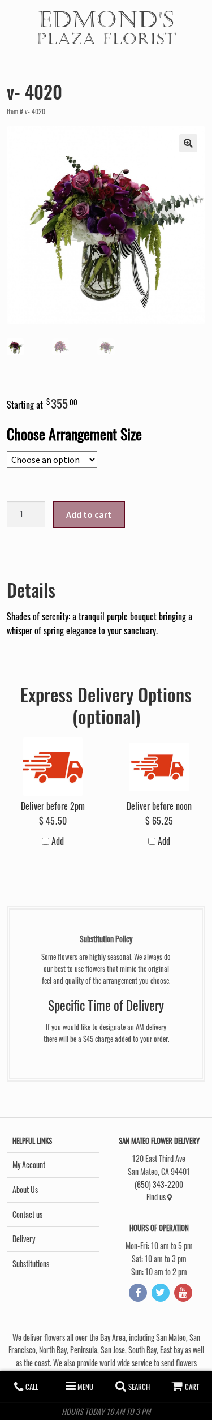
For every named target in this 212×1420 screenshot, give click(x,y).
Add (56, 841)
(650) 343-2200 (159, 1184)
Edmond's (106, 26)
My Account (28, 1164)
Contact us (27, 1214)
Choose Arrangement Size (74, 433)
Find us (156, 1197)
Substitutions (30, 1263)
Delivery (23, 1239)
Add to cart (88, 514)
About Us (25, 1189)
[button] (188, 143)
